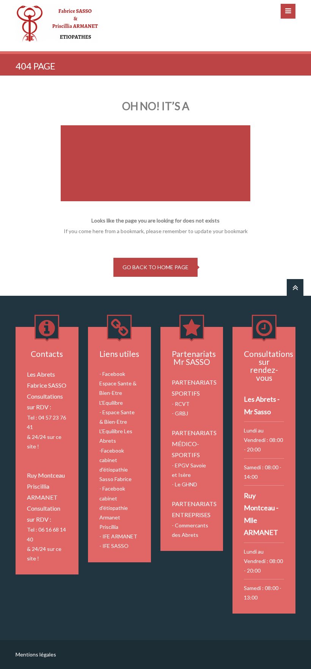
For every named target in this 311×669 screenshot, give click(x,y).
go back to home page (155, 267)
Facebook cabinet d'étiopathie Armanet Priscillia (113, 507)
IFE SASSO (115, 546)
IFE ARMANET (119, 536)
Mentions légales (36, 654)
